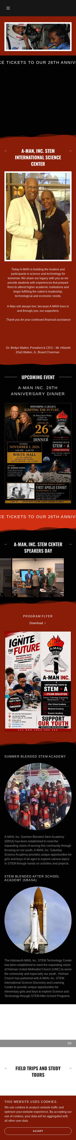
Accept (38, 1131)
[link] (38, 453)
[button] (8, 8)
